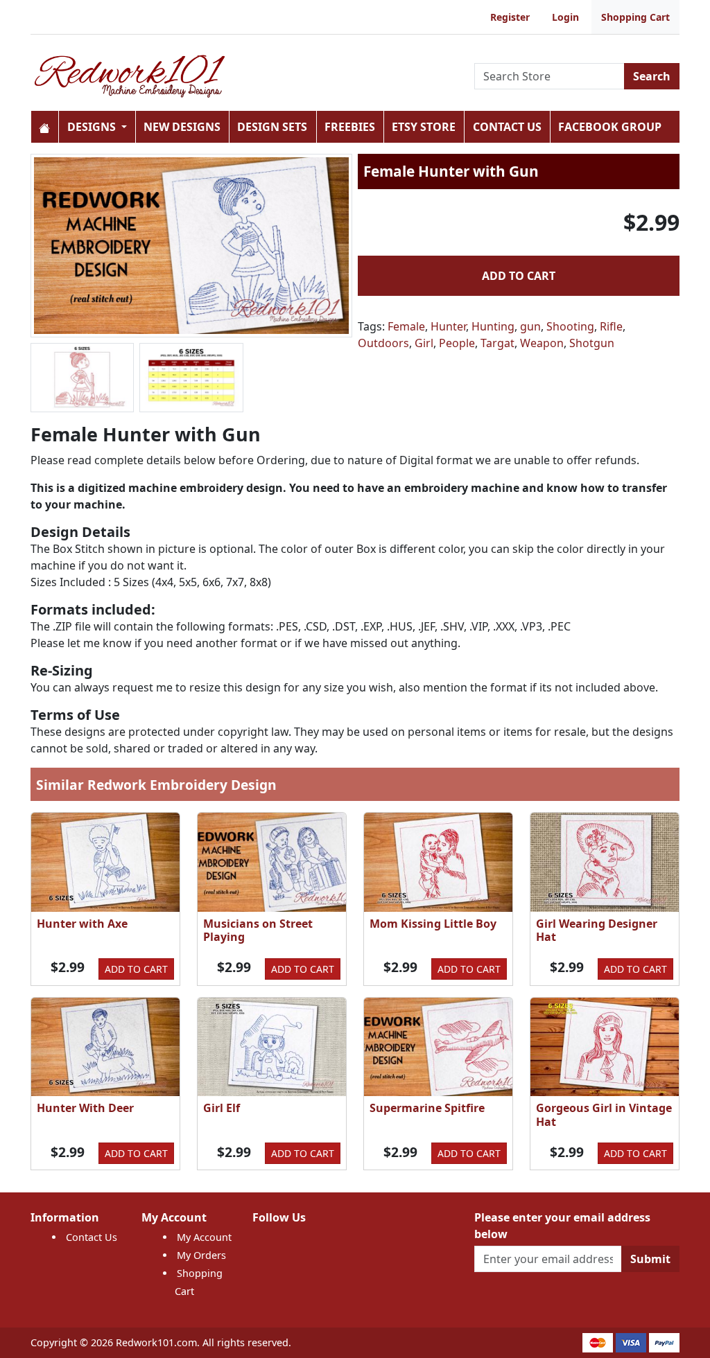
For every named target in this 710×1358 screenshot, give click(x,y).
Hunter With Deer (85, 1108)
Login (565, 17)
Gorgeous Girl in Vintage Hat (604, 1114)
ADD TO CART (518, 275)
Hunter (448, 326)
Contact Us (507, 126)
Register (510, 17)
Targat (497, 343)
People (457, 343)
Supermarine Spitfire (427, 1108)
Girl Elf (221, 1108)
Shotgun (591, 343)
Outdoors (383, 343)
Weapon (542, 343)
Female (406, 326)
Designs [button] (93, 126)
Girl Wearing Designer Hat (596, 930)
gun (530, 326)
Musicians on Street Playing (258, 930)
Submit (650, 1259)
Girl (424, 343)
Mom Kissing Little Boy (433, 923)
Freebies (349, 126)
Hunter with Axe (82, 923)
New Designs (182, 126)
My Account (204, 1237)
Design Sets (272, 126)
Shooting (570, 326)
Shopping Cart (635, 17)
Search (651, 76)
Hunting (492, 326)
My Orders (201, 1255)
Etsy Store (424, 126)
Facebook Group (609, 126)
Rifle (611, 326)
